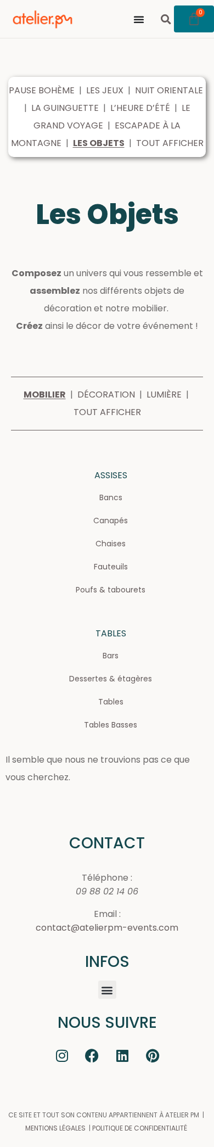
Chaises (110, 543)
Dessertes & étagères (110, 678)
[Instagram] (62, 1055)
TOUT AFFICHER (170, 143)
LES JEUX (104, 90)
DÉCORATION (106, 394)
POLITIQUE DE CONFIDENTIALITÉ (139, 1128)
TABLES (110, 633)
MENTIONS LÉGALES (55, 1128)
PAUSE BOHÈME (42, 90)
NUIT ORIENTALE (169, 90)
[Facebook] (92, 1055)
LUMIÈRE (164, 394)
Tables (110, 701)
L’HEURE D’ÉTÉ (140, 108)
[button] (166, 19)
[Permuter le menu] (138, 19)
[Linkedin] (122, 1055)
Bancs (110, 497)
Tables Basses (110, 724)
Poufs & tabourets (110, 589)
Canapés (110, 520)
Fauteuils (111, 566)
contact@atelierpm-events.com (107, 927)
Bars (111, 655)
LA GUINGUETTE (65, 108)
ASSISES (110, 475)
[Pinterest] (152, 1055)
